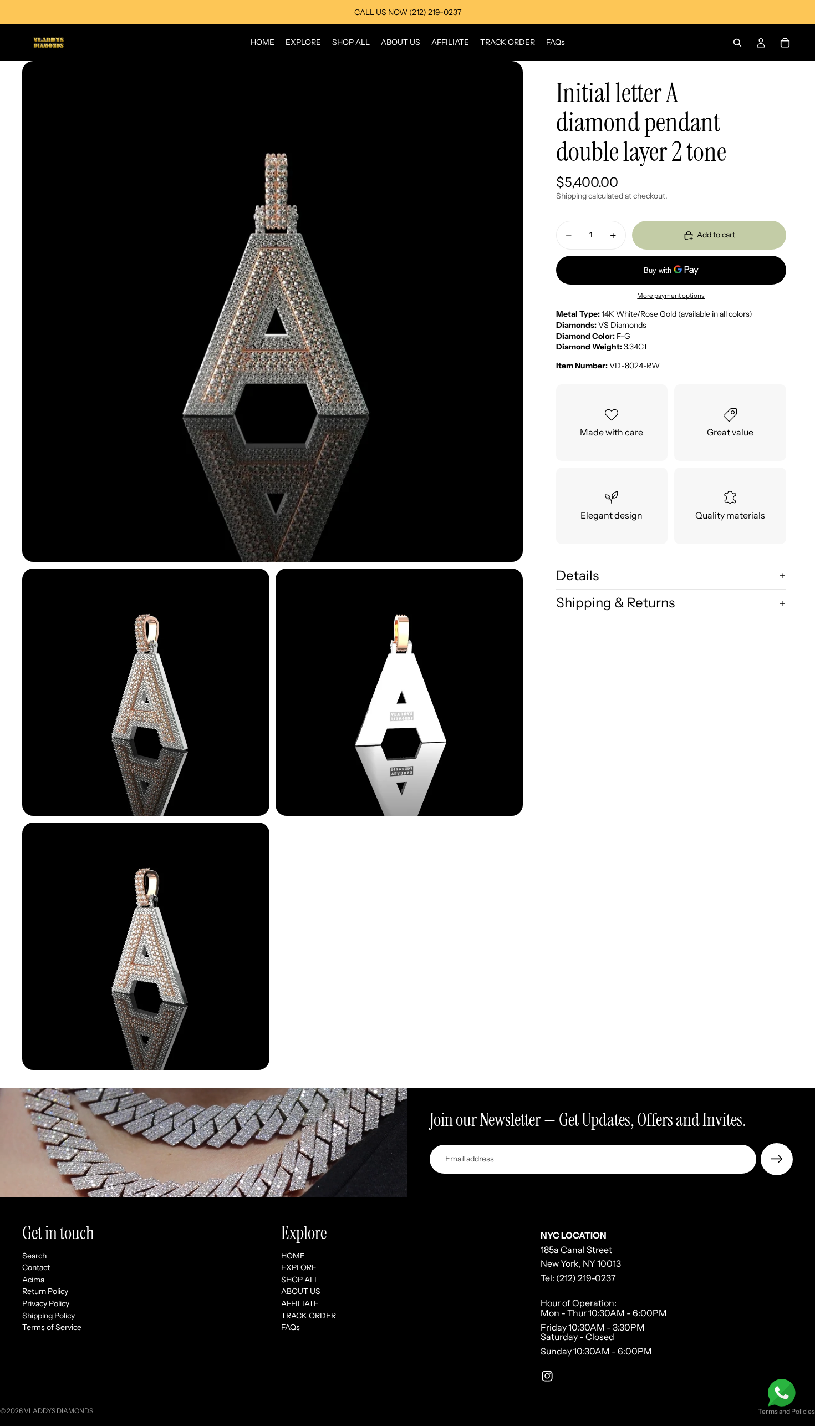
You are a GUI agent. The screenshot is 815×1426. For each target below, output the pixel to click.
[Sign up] (777, 1159)
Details (577, 575)
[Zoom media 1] (272, 311)
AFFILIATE (300, 1303)
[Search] (737, 43)
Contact (36, 1267)
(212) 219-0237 (586, 1277)
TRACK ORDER (308, 1315)
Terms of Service (51, 1327)
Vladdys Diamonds (58, 1411)
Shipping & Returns (615, 603)
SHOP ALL (300, 1280)
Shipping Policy (48, 1315)
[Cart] (785, 43)
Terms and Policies (786, 1411)
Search (34, 1255)
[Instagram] (547, 1376)
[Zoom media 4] (145, 946)
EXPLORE (299, 1267)
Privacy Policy (45, 1303)
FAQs (290, 1327)
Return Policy (45, 1291)
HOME (293, 1255)
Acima (33, 1280)
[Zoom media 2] (145, 692)
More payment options (671, 296)
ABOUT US (300, 1291)
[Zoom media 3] (399, 692)
